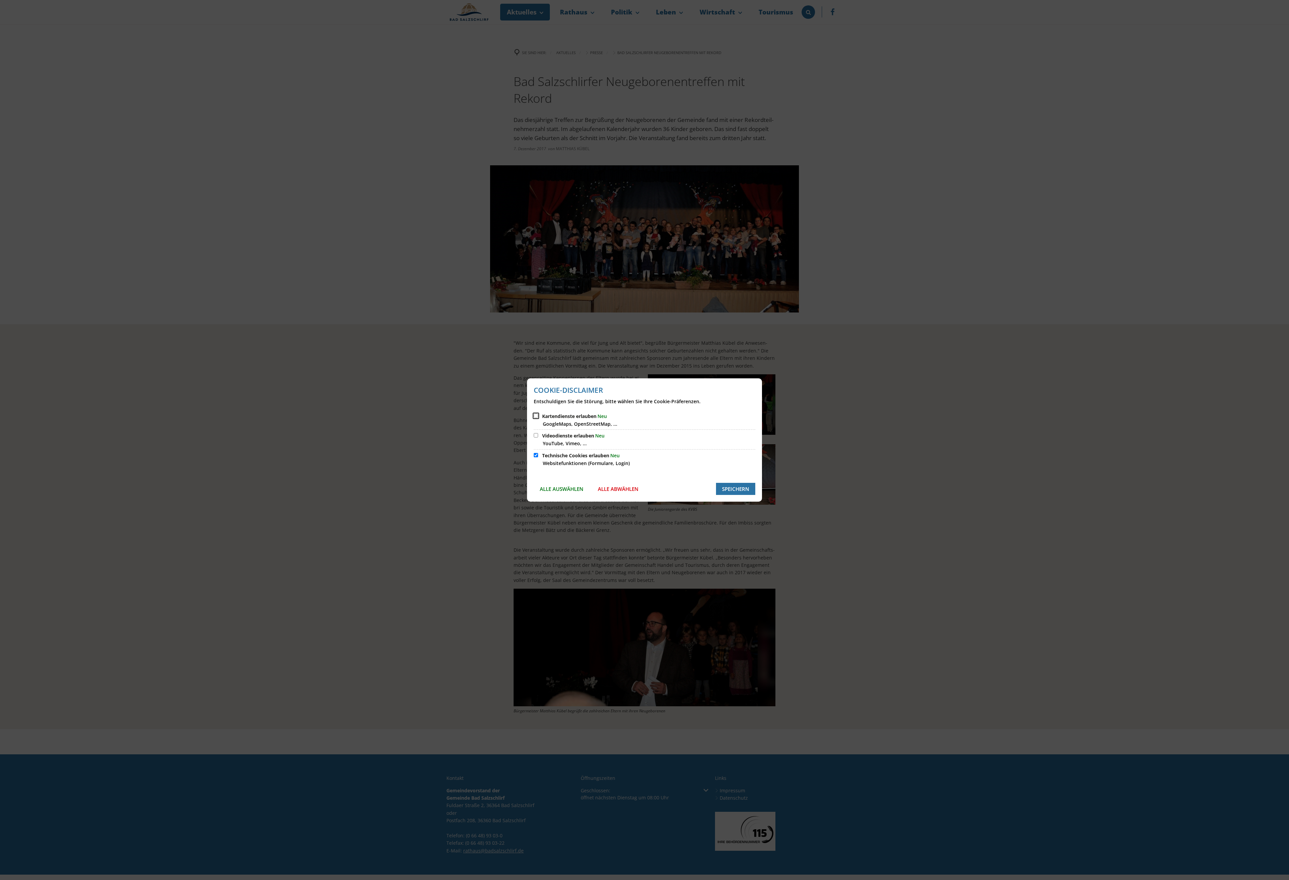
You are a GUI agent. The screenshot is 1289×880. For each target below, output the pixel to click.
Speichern (735, 489)
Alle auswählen (561, 489)
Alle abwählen (618, 489)
